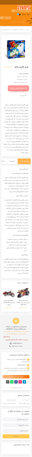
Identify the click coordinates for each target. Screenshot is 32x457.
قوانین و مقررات (11, 400)
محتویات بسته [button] (24, 161)
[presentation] (28, 48)
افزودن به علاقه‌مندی (18, 91)
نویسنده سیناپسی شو (9, 403)
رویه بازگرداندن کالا (23, 403)
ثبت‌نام (24, 14)
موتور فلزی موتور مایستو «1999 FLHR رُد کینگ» (9, 303)
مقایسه (22, 96)
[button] (11, 67)
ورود (28, 14)
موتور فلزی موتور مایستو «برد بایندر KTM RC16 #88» (23, 303)
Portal (11, 387)
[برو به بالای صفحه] (7, 382)
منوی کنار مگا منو (17, 22)
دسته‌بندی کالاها (29, 22)
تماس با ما (26, 400)
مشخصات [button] (12, 161)
